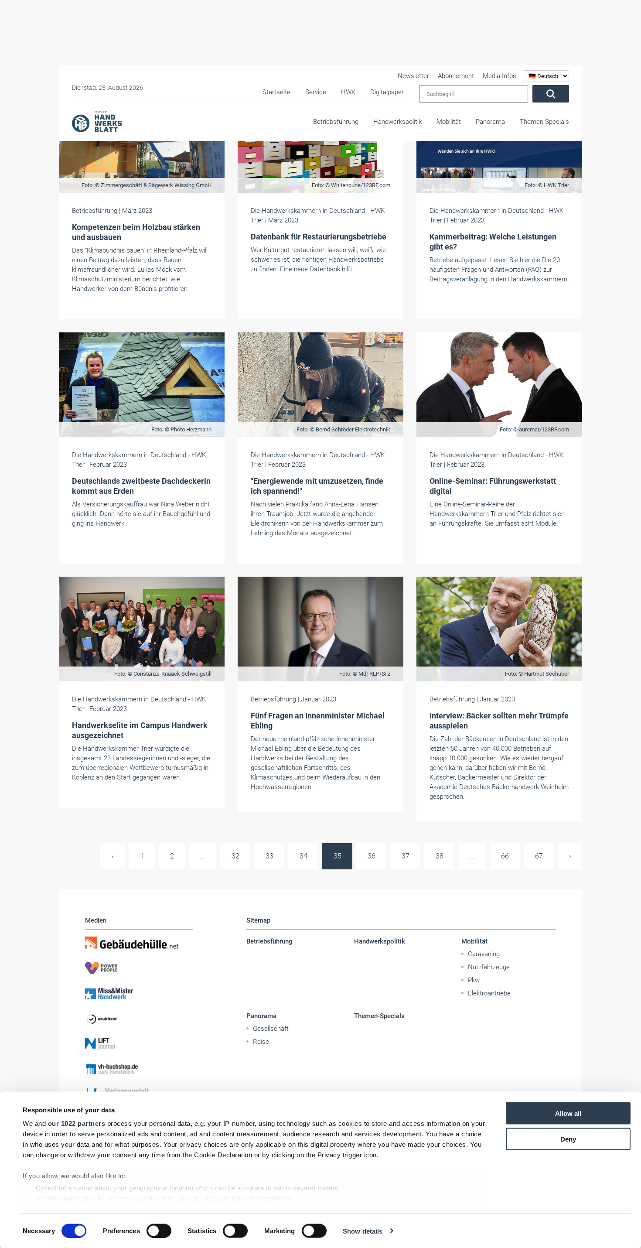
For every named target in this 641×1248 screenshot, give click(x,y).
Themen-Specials (544, 122)
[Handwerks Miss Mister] (139, 993)
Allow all (568, 1113)
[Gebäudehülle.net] (139, 943)
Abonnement (456, 76)
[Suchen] (550, 94)
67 (539, 856)
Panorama (490, 122)
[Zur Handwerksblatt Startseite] (97, 121)
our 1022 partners (77, 1123)
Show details (362, 1230)
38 (439, 856)
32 (235, 856)
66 (505, 856)
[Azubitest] (139, 1018)
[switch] (159, 1231)
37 (405, 856)
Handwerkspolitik (397, 122)
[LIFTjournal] (139, 1044)
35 (337, 856)
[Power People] (139, 968)
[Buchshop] (139, 1069)
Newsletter (413, 76)
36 (371, 856)
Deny (568, 1138)
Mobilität (448, 122)
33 (269, 856)
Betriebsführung (335, 122)
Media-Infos (499, 76)
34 (303, 856)
